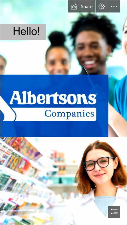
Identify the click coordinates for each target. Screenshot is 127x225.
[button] (81, 6)
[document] (63, 112)
